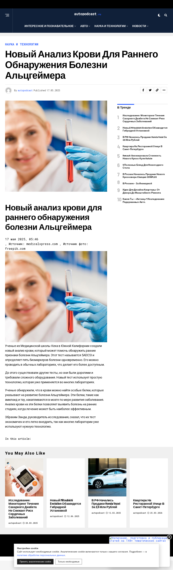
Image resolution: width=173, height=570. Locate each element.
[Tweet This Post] (150, 90)
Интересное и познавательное (49, 26)
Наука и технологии (110, 26)
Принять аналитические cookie (35, 561)
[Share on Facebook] (143, 90)
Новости (139, 26)
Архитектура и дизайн (85, 39)
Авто (84, 26)
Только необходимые (68, 561)
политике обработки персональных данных (41, 555)
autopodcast (25, 90)
